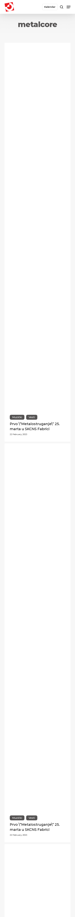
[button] (68, 7)
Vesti (32, 417)
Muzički (17, 417)
